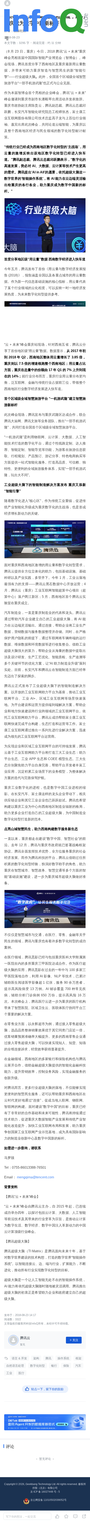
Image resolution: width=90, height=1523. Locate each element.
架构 (36, 1358)
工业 (9, 1373)
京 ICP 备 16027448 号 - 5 (45, 1491)
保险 (66, 1365)
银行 (54, 1365)
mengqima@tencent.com (35, 1177)
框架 (78, 1358)
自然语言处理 (15, 1365)
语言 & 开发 (19, 1358)
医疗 (21, 1373)
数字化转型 (37, 1365)
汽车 (78, 1365)
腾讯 (48, 1358)
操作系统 (63, 1358)
